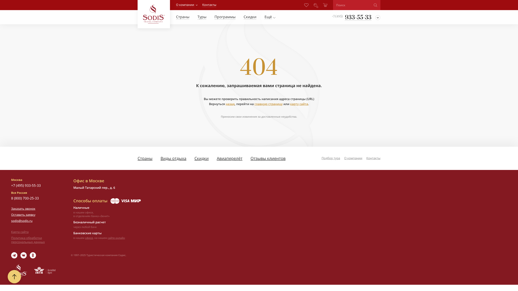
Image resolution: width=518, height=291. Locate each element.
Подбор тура (331, 158)
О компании (185, 5)
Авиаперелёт (229, 158)
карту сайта (299, 104)
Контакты (373, 158)
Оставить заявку (23, 215)
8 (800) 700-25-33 (25, 198)
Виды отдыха (173, 158)
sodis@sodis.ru (22, 221)
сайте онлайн (116, 238)
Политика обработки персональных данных (28, 240)
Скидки (201, 158)
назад (230, 104)
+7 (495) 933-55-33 (26, 185)
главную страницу (269, 104)
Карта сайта (20, 232)
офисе (89, 238)
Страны (145, 158)
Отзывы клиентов (268, 158)
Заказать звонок (23, 209)
